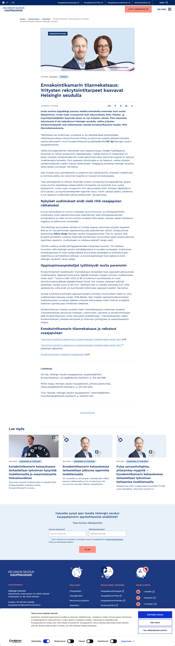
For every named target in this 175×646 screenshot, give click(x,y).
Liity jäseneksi (136, 9)
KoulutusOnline (108, 605)
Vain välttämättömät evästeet (155, 630)
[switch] (70, 641)
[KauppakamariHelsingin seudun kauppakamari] (13, 9)
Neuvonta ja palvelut (79, 600)
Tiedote (63, 77)
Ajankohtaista (33, 19)
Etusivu (23, 19)
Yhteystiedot (75, 591)
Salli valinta (155, 623)
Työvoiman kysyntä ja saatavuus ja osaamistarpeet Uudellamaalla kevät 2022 (81, 339)
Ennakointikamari (87, 413)
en (13, 3)
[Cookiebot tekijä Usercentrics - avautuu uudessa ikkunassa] (15, 641)
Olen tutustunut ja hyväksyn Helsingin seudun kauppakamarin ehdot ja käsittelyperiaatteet (86, 540)
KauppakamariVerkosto (111, 600)
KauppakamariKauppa (111, 591)
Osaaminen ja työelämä (30, 461)
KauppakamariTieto (110, 596)
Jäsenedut (74, 605)
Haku (162, 3)
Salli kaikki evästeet (155, 615)
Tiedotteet (46, 19)
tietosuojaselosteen (114, 539)
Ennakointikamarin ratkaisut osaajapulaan (62, 354)
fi (7, 3)
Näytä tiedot (126, 641)
